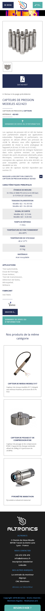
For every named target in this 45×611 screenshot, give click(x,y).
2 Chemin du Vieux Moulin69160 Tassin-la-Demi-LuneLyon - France (22, 543)
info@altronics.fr (22, 558)
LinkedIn (22, 565)
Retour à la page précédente (17, 94)
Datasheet (22, 84)
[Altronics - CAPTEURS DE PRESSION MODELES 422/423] (7, 67)
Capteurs (28, 111)
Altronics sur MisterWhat (22, 587)
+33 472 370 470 (22, 555)
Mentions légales (15, 601)
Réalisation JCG (31, 601)
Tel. (39, 5)
